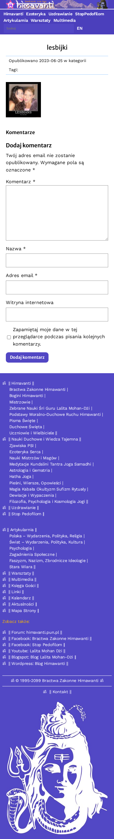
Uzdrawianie (60, 13)
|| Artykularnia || (22, 529)
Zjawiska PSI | (22, 445)
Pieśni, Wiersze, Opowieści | (36, 483)
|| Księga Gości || (23, 585)
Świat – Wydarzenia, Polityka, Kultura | (47, 542)
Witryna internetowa (29, 302)
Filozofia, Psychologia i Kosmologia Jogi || (48, 501)
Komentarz (20, 181)
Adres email (21, 275)
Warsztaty (40, 20)
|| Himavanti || (21, 383)
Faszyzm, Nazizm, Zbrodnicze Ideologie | (48, 560)
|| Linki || (16, 591)
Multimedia (64, 20)
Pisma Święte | (23, 420)
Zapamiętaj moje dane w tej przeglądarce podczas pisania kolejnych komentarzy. (59, 336)
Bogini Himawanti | (27, 395)
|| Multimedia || (22, 579)
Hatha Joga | (21, 476)
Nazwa (16, 248)
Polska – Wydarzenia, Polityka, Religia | (46, 535)
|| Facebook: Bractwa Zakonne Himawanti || (49, 638)
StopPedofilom (89, 13)
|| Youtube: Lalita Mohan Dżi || (36, 650)
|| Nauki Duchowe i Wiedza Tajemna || (44, 439)
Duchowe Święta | (26, 426)
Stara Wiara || (22, 566)
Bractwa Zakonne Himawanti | (38, 389)
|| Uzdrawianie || (23, 507)
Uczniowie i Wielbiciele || (33, 433)
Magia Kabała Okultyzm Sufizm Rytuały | (48, 489)
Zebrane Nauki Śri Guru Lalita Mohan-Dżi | (50, 408)
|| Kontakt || (60, 691)
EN (80, 28)
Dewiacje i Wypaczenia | (32, 495)
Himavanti (13, 13)
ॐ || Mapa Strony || (20, 610)
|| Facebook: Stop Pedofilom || (36, 644)
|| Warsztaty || (21, 573)
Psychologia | (21, 548)
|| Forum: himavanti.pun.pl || (35, 632)
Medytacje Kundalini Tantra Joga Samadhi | (51, 464)
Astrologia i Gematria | (30, 470)
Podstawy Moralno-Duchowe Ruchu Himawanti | (56, 414)
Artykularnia (16, 20)
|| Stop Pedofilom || (26, 513)
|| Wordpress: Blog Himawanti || (38, 663)
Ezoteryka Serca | (26, 451)
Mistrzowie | (20, 402)
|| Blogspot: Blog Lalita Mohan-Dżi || (42, 657)
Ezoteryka (35, 13)
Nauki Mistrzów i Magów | (34, 458)
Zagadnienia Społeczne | (33, 554)
